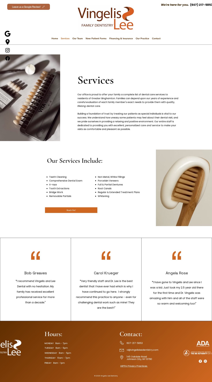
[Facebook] (8, 58)
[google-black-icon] (8, 34)
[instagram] (205, 361)
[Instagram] (8, 50)
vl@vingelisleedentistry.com (142, 350)
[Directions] (8, 42)
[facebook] (200, 361)
